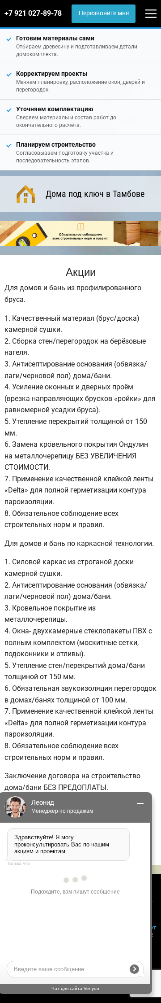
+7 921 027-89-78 (33, 13)
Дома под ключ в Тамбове (95, 193)
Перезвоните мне (104, 13)
